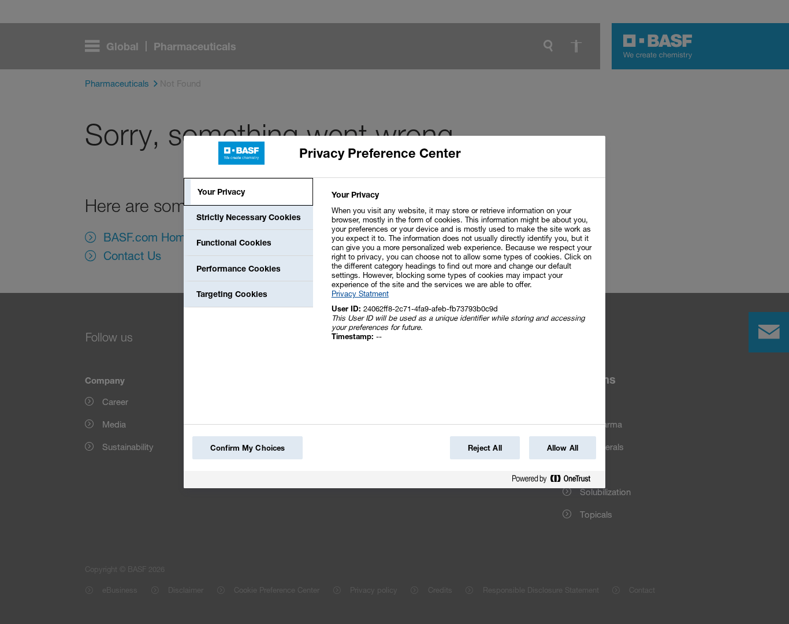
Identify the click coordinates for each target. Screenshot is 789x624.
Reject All (485, 447)
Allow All (562, 447)
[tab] (248, 192)
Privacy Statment (360, 293)
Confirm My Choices (247, 447)
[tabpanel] (463, 272)
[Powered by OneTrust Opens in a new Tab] (556, 481)
